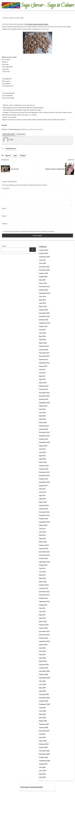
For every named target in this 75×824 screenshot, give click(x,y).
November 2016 (44, 396)
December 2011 (44, 591)
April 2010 (42, 658)
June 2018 (42, 333)
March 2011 (43, 621)
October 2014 (43, 479)
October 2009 (43, 674)
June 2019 (42, 296)
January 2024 (43, 250)
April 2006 (42, 777)
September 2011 (44, 601)
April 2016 (42, 419)
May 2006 (42, 774)
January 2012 (43, 588)
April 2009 (42, 691)
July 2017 (42, 369)
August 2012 (43, 565)
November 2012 (44, 555)
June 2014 (42, 492)
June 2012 (42, 572)
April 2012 (42, 578)
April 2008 (42, 717)
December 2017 (44, 353)
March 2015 (43, 462)
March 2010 (43, 661)
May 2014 (42, 495)
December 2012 (44, 552)
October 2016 (43, 399)
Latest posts (20, 134)
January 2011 (43, 628)
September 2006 (44, 760)
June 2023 (42, 263)
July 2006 (42, 767)
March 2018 (43, 343)
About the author (9, 134)
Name (4, 208)
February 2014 (44, 505)
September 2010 (44, 641)
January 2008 (43, 727)
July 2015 (42, 449)
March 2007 (43, 741)
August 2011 (43, 605)
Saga (5, 125)
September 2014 (44, 482)
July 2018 (42, 329)
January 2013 (43, 548)
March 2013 (43, 542)
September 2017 (44, 363)
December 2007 (44, 731)
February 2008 (44, 724)
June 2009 (42, 684)
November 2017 (44, 356)
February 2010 (44, 664)
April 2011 (42, 618)
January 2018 (43, 349)
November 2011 (44, 595)
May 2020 (42, 280)
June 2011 (42, 611)
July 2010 (42, 648)
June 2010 (42, 651)
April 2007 (42, 737)
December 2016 (44, 393)
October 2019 (43, 290)
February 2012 (44, 585)
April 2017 (42, 379)
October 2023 (43, 253)
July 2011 (42, 608)
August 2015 (43, 446)
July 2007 (42, 734)
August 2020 (43, 276)
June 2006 (42, 770)
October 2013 (43, 518)
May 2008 (42, 714)
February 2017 (44, 386)
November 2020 (44, 270)
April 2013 (42, 538)
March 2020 (43, 283)
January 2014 (43, 508)
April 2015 (42, 459)
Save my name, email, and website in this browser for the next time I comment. (29, 231)
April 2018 (42, 339)
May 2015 (42, 455)
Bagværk (8, 155)
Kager (15, 155)
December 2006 (44, 751)
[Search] (32, 249)
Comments (6, 188)
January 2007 (43, 747)
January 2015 (43, 469)
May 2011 (42, 615)
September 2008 (44, 704)
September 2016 (44, 402)
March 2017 (43, 382)
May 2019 (42, 300)
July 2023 (42, 260)
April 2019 (42, 303)
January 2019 (43, 310)
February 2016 (44, 426)
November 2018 (44, 316)
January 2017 (43, 389)
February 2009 (44, 694)
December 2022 (44, 266)
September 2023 (44, 257)
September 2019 (44, 293)
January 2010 (43, 668)
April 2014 (42, 499)
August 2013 (43, 525)
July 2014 (42, 489)
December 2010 (44, 631)
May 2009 (42, 688)
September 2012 (44, 562)
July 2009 (42, 681)
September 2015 (44, 442)
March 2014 (43, 502)
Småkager (23, 155)
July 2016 (42, 409)
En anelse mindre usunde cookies (37, 24)
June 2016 (42, 412)
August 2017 (43, 366)
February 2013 (44, 545)
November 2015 (44, 436)
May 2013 (42, 535)
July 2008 (42, 707)
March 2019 (43, 306)
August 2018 (43, 326)
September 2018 (44, 323)
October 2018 (43, 320)
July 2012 (42, 568)
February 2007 (44, 744)
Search (4, 246)
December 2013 (44, 512)
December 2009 (44, 671)
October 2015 (43, 439)
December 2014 (44, 472)
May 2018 (42, 336)
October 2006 (43, 757)
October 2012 (43, 558)
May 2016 (42, 416)
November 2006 (44, 754)
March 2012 (43, 581)
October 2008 (43, 701)
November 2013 (44, 515)
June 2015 (42, 452)
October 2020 (43, 273)
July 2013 (42, 528)
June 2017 (42, 373)
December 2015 (44, 432)
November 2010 (44, 634)
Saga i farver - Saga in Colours (47, 5)
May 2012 (42, 575)
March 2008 (43, 721)
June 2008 (42, 711)
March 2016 (43, 422)
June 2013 (42, 532)
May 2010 (42, 654)
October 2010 (43, 638)
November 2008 (44, 698)
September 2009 (44, 678)
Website (4, 223)
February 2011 (44, 625)
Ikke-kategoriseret (11, 148)
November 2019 (44, 286)
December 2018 (44, 313)
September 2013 (44, 522)
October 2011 (43, 598)
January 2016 (43, 429)
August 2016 (43, 406)
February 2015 (44, 465)
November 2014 (44, 475)
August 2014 (43, 485)
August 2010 (43, 644)
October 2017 (43, 359)
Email (4, 216)
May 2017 (42, 376)
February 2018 (44, 346)
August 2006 (43, 764)
